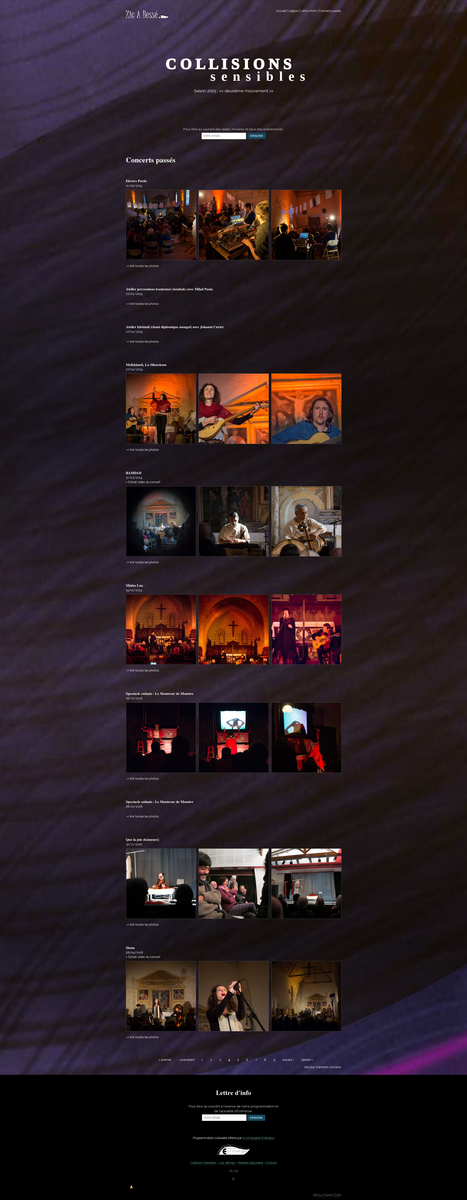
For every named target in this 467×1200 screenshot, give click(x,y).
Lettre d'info (308, 11)
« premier (165, 1060)
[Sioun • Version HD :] (161, 996)
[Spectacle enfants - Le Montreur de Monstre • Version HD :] (161, 737)
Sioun (130, 947)
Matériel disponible (250, 1163)
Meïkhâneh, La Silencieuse (146, 364)
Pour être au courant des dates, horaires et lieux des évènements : (233, 129)
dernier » (307, 1060)
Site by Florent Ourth (327, 1195)
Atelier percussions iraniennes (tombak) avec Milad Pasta (169, 289)
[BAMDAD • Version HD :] (161, 521)
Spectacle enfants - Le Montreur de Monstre (159, 693)
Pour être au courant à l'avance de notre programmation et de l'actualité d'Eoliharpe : (233, 1108)
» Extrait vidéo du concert (143, 482)
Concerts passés (330, 11)
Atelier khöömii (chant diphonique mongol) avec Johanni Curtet (174, 326)
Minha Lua (134, 585)
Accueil (281, 11)
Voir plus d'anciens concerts (322, 1067)
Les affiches (227, 1163)
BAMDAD (133, 472)
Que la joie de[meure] (142, 839)
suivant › (288, 1060)
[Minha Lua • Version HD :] (161, 629)
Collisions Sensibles (203, 1163)
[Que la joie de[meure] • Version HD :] (161, 883)
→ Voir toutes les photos (142, 266)
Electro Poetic (136, 180)
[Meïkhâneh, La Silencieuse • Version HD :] (161, 408)
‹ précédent (186, 1060)
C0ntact (271, 1163)
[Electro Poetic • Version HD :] (161, 225)
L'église (293, 11)
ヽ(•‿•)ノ (233, 1171)
